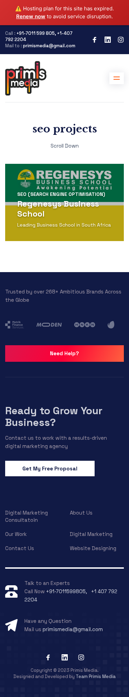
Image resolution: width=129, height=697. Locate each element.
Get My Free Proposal (49, 468)
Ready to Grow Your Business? (54, 416)
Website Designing (93, 548)
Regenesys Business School (58, 208)
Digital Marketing (91, 534)
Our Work (16, 534)
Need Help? (64, 353)
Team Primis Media (96, 676)
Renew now (30, 16)
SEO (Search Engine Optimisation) (61, 194)
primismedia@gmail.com (49, 46)
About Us (81, 512)
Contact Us (19, 548)
